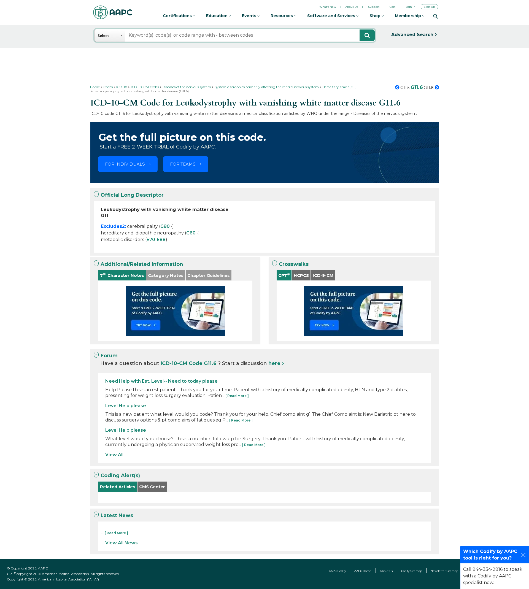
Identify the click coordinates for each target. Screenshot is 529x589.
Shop (375, 15)
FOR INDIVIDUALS (125, 164)
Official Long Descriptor (132, 195)
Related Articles (117, 486)
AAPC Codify (337, 571)
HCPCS (301, 275)
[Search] (435, 16)
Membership (408, 15)
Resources (282, 15)
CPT (284, 275)
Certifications (178, 15)
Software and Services (331, 15)
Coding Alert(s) (120, 475)
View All (114, 454)
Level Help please (125, 405)
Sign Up (429, 7)
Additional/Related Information (142, 264)
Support (373, 7)
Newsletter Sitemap (444, 571)
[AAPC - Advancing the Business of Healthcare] (113, 12)
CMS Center (152, 486)
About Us (351, 7)
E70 (151, 239)
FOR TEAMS (183, 164)
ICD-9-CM (323, 275)
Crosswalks (294, 264)
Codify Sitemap (411, 571)
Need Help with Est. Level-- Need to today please (161, 381)
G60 (191, 233)
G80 (165, 226)
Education (217, 15)
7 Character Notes (122, 275)
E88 (161, 239)
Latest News (117, 515)
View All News (121, 542)
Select (103, 36)
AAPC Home (362, 571)
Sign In (410, 7)
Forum (109, 356)
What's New (327, 7)
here (274, 363)
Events (249, 15)
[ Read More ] (237, 396)
